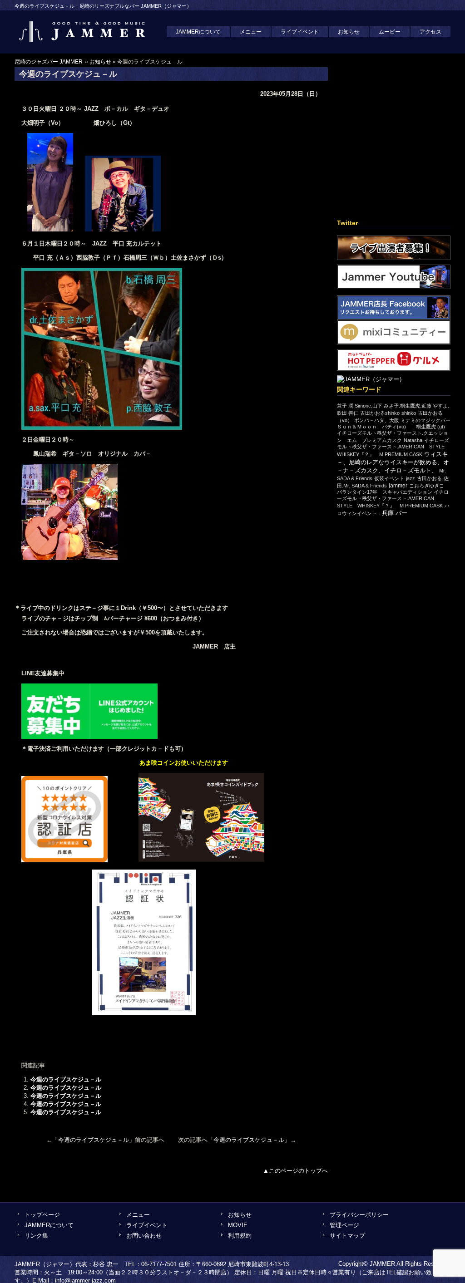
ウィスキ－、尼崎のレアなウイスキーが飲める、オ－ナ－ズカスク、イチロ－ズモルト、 (393, 462)
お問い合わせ (144, 1235)
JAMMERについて (198, 32)
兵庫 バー (394, 513)
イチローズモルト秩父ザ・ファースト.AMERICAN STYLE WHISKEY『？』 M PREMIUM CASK (393, 447)
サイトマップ (347, 1235)
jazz (410, 478)
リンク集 (36, 1235)
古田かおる (429, 478)
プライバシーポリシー (359, 1214)
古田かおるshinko (380, 413)
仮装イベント (389, 478)
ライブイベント (300, 32)
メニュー (251, 32)
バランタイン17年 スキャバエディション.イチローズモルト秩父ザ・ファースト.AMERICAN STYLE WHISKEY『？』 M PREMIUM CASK (393, 498)
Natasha (413, 440)
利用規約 (240, 1235)
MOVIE (237, 1225)
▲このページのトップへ (295, 1170)
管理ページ (344, 1225)
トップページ (42, 1214)
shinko (408, 413)
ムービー (390, 32)
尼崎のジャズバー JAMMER (49, 62)
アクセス (430, 32)
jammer (398, 485)
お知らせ (349, 32)
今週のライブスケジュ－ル (65, 1079)
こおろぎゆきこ (426, 485)
